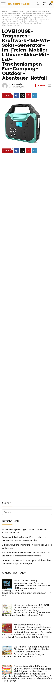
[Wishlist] (44, 4)
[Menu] (3, 4)
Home (5, 11)
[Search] (38, 4)
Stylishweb (15, 84)
